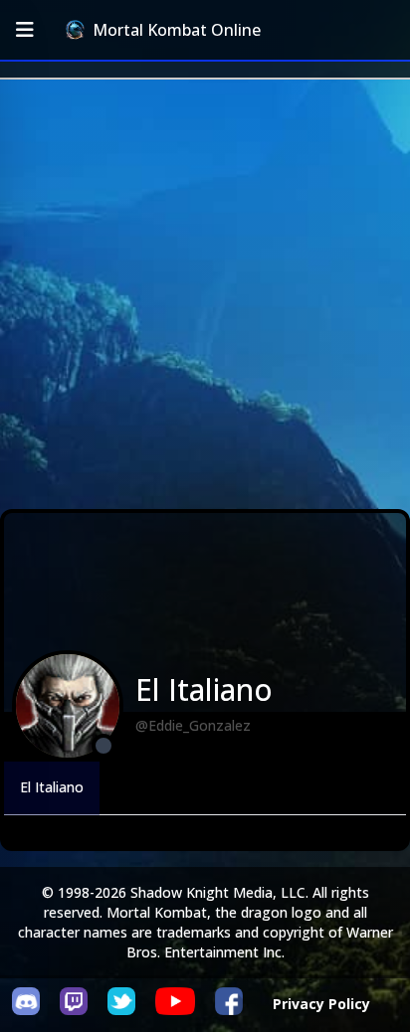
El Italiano (52, 786)
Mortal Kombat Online (177, 30)
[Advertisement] (205, 294)
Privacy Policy (321, 1003)
